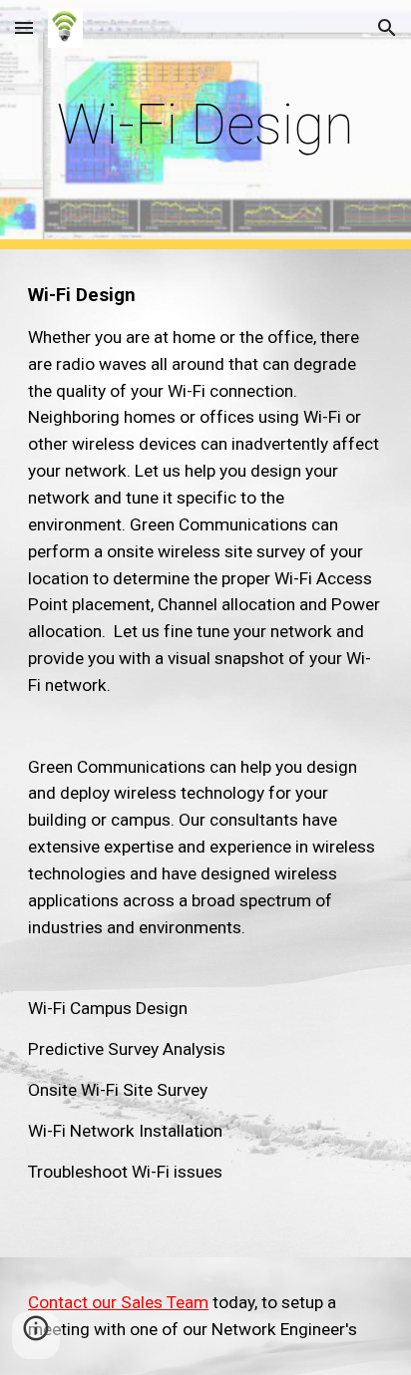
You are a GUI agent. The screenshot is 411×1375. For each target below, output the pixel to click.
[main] (205, 125)
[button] (24, 27)
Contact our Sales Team (118, 1302)
